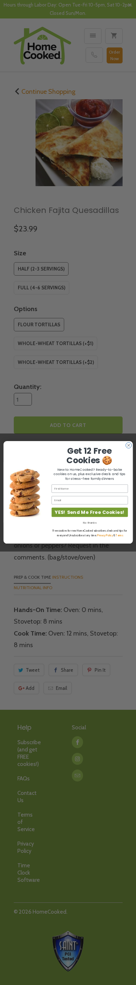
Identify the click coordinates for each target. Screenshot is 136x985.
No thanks (89, 523)
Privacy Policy (105, 535)
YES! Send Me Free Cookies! (89, 512)
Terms (119, 535)
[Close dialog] (128, 445)
